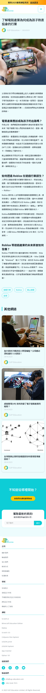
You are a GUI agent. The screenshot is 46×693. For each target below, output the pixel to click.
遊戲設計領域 (6, 593)
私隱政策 (5, 576)
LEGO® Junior (7, 642)
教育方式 (5, 566)
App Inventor (7, 651)
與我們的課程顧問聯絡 (23, 498)
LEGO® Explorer (8, 646)
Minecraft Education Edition (12, 623)
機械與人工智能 (7, 606)
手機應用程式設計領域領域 (11, 597)
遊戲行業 (7, 289)
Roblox (19, 289)
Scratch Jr (5, 619)
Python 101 (6, 655)
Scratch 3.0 (6, 632)
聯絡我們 (5, 557)
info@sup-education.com (15, 679)
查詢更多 (34, 2)
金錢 (5, 295)
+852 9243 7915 (11, 683)
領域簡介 (5, 588)
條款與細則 (6, 571)
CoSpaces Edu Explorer (10, 637)
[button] (41, 9)
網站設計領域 (6, 602)
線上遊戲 (30, 289)
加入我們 (5, 562)
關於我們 (5, 553)
